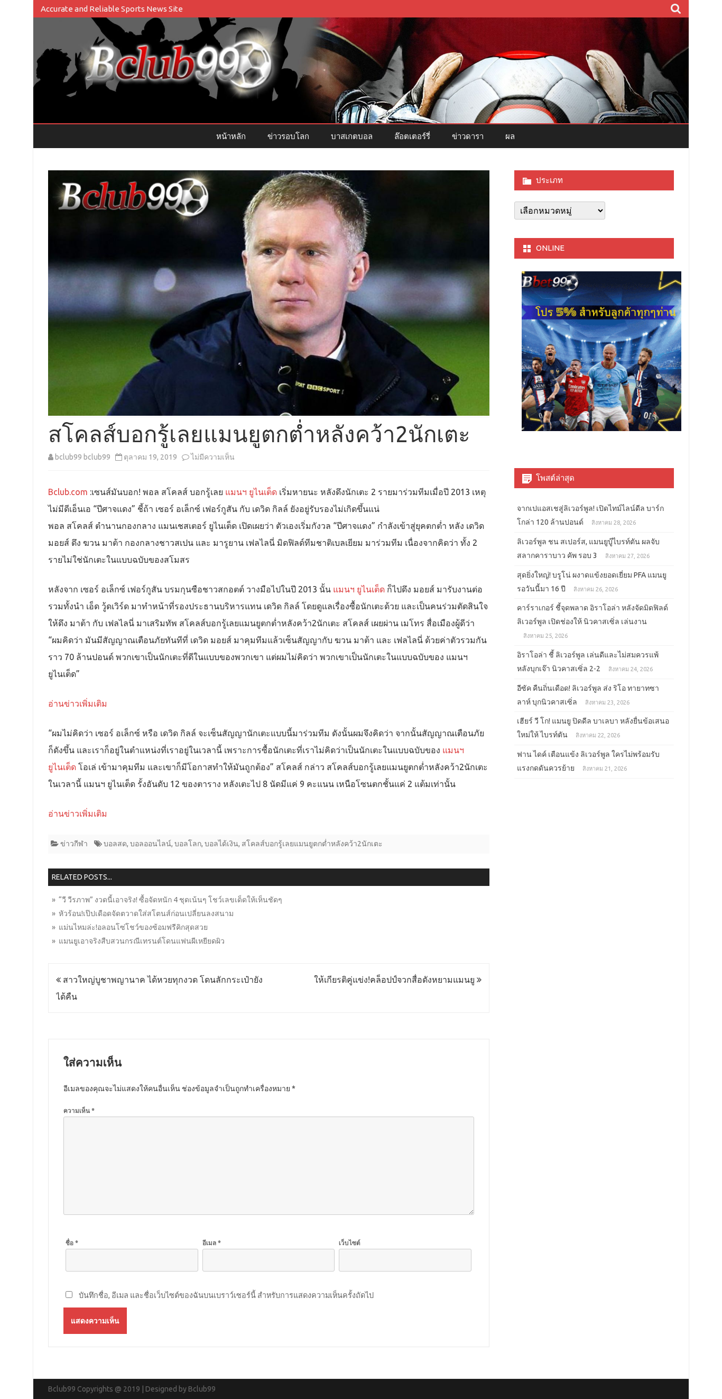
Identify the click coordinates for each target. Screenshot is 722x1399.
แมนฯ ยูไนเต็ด (250, 492)
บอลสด (115, 843)
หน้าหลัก (231, 136)
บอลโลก (187, 843)
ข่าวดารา (468, 136)
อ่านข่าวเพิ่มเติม (77, 703)
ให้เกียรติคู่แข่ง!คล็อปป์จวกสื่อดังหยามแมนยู (395, 979)
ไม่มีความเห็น (213, 457)
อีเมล (211, 1242)
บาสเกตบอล (352, 136)
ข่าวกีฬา (74, 843)
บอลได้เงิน (221, 843)
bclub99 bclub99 (82, 457)
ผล (510, 136)
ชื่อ (72, 1242)
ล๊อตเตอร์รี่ (412, 136)
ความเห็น (79, 1110)
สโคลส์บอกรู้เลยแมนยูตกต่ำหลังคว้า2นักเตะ (312, 843)
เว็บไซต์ (349, 1242)
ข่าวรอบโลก (288, 136)
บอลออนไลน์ (150, 843)
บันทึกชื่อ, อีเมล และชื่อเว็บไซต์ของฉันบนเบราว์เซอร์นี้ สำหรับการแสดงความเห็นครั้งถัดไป (226, 1295)
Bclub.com (68, 492)
